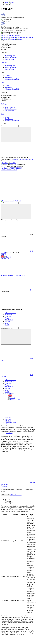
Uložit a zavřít (5, 495)
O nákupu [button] (4, 62)
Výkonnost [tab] (8, 501)
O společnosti (9, 77)
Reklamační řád (9, 59)
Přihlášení (10, 275)
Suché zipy (8, 316)
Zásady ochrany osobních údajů (23, 159)
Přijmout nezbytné (16, 495)
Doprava (7, 323)
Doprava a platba (10, 56)
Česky (18, 399)
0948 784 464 (15, 35)
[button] (3, 254)
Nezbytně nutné (8, 489)
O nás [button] (2, 82)
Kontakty (7, 75)
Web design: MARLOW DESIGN (11, 168)
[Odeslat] (16, 134)
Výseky (7, 318)
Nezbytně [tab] (7, 499)
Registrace (4, 275)
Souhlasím (4, 486)
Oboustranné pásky (10, 314)
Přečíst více (9, 433)
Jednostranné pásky (10, 313)
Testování (7, 321)
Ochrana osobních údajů (12, 79)
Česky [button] (12, 393)
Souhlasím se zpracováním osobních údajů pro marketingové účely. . (17, 158)
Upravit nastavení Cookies (9, 170)
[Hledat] (16, 211)
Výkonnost (18, 489)
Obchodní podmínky (11, 57)
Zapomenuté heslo (19, 275)
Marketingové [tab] (9, 503)
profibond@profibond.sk (25, 37)
